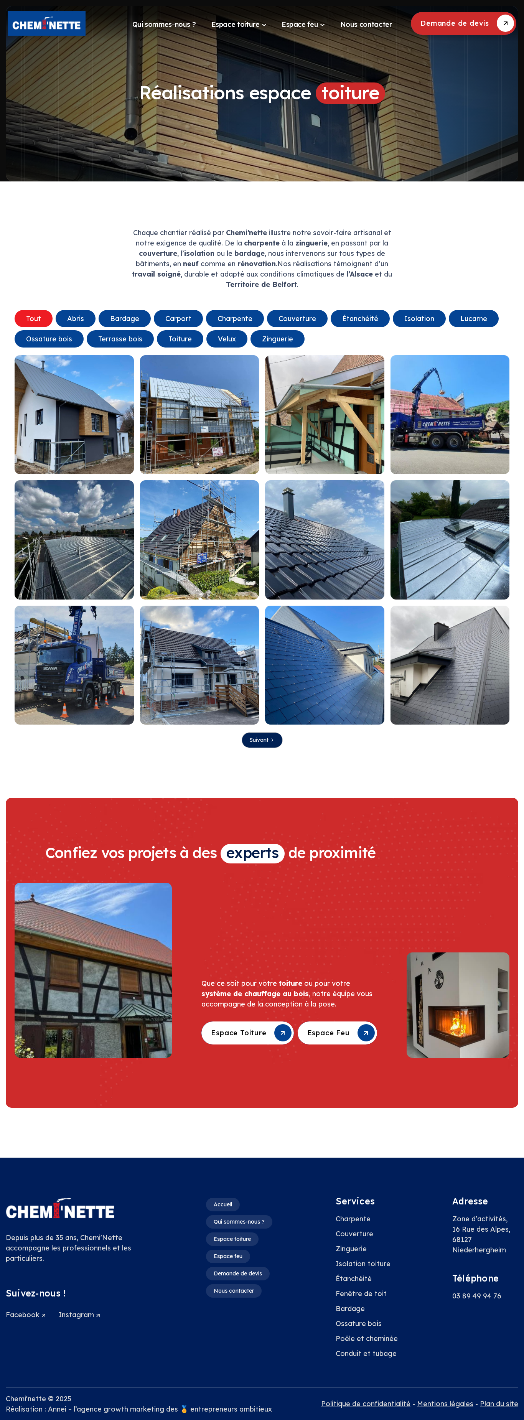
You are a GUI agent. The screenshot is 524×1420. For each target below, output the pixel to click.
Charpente (353, 1218)
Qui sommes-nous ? (239, 1221)
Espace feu (228, 1256)
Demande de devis (238, 1273)
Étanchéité (354, 1278)
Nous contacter (234, 1290)
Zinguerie (351, 1248)
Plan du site (499, 1403)
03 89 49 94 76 (476, 1296)
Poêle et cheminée (367, 1338)
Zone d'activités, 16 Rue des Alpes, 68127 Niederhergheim (481, 1234)
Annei (57, 1409)
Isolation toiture (363, 1263)
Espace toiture (232, 1238)
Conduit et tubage (366, 1353)
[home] (66, 23)
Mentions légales (445, 1403)
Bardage (350, 1308)
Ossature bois (359, 1323)
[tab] (34, 318)
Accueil (223, 1204)
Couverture (354, 1233)
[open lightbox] (74, 414)
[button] (239, 23)
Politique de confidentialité (365, 1403)
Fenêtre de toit (361, 1293)
